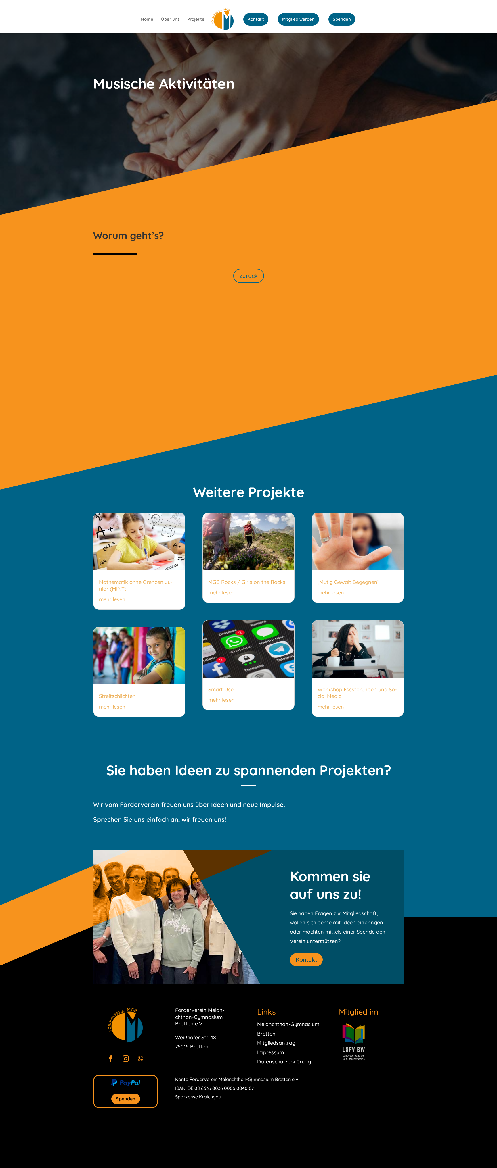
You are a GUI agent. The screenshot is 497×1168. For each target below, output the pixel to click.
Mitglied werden (298, 19)
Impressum (270, 1052)
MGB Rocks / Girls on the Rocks (246, 582)
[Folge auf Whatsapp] (140, 1058)
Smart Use (221, 689)
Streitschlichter (117, 696)
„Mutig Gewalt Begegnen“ (348, 582)
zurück (249, 275)
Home (147, 19)
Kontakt (256, 19)
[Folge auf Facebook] (110, 1058)
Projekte (195, 19)
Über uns (170, 19)
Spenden (342, 19)
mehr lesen (112, 599)
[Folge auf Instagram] (125, 1058)
